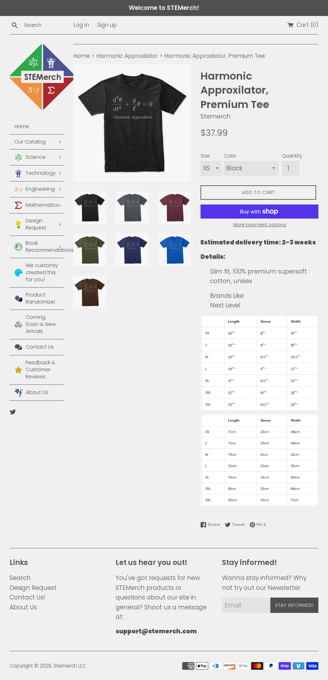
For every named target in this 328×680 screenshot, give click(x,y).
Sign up (107, 25)
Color (230, 155)
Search (20, 578)
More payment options (259, 224)
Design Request (33, 587)
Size (205, 155)
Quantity (292, 155)
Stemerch (65, 665)
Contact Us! (27, 597)
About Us (23, 607)
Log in (81, 25)
